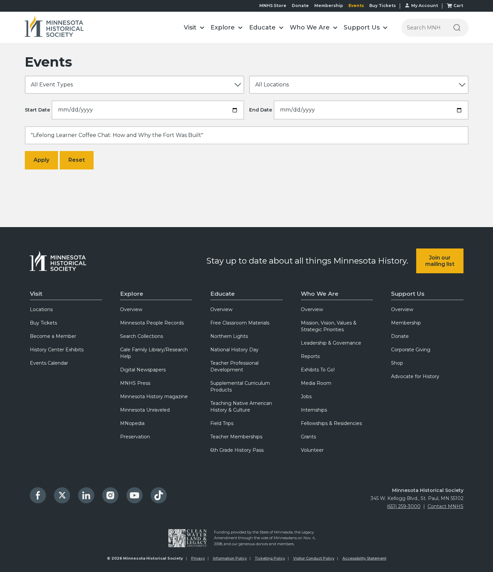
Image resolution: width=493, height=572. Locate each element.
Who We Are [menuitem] (319, 293)
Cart (458, 5)
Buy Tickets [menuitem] (43, 323)
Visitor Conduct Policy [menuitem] (313, 558)
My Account (424, 5)
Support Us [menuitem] (408, 293)
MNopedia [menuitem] (132, 423)
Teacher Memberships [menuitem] (236, 437)
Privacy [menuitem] (198, 558)
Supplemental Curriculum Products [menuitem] (240, 386)
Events (356, 5)
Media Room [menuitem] (316, 383)
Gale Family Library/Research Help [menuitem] (154, 353)
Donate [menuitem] (400, 336)
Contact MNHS (445, 506)
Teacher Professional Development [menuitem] (234, 366)
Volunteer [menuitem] (312, 450)
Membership (328, 5)
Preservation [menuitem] (135, 437)
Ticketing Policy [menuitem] (270, 558)
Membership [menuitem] (406, 323)
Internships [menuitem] (314, 410)
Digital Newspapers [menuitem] (143, 370)
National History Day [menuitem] (234, 350)
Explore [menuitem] (131, 293)
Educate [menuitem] (222, 293)
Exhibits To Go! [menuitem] (318, 370)
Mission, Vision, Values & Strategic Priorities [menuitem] (329, 326)
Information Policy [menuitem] (230, 558)
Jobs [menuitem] (306, 397)
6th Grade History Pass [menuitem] (237, 450)
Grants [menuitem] (308, 437)
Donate (300, 5)
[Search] (457, 28)
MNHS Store (272, 5)
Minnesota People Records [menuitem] (152, 323)
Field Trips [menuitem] (221, 423)
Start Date (37, 110)
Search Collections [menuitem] (141, 336)
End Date (260, 110)
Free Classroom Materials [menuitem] (239, 323)
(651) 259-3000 (404, 506)
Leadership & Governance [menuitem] (331, 343)
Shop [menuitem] (397, 363)
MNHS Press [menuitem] (135, 383)
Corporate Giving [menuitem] (410, 350)
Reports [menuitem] (310, 356)
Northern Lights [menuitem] (229, 336)
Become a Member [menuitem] (53, 336)
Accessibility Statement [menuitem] (364, 558)
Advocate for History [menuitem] (415, 376)
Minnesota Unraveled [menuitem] (145, 410)
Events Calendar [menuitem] (49, 363)
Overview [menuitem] (131, 309)
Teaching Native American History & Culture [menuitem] (241, 406)
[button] (194, 28)
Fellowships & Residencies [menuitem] (331, 423)
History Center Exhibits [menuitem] (57, 350)
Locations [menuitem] (41, 309)
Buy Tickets (382, 5)
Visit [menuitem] (36, 293)
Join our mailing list (439, 261)
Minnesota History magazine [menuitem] (154, 397)
